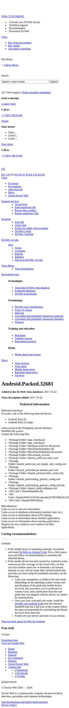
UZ (35, 174)
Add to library (11, 65)
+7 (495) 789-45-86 (11, 115)
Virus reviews (22, 363)
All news (19, 375)
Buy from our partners (19, 42)
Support (12, 654)
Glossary (19, 322)
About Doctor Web (18, 195)
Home (11, 648)
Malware (19, 313)
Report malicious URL (27, 213)
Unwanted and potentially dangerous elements (39, 319)
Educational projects (25, 341)
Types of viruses (23, 309)
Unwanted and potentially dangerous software (39, 316)
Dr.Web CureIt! (23, 231)
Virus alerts (21, 366)
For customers (15, 658)
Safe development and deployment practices (24, 702)
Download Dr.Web (19, 31)
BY (40, 174)
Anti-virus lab (15, 189)
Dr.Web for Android (33, 552)
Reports (19, 253)
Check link (20, 225)
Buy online (14, 45)
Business (12, 651)
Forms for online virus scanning (31, 228)
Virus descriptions (24, 268)
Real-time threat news (26, 372)
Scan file (19, 222)
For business (14, 186)
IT (24, 174)
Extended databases (25, 290)
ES (17, 174)
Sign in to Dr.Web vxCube (29, 260)
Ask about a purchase (19, 48)
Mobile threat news (25, 369)
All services (21, 204)
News (11, 192)
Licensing (20, 250)
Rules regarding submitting (36, 92)
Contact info (14, 667)
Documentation (17, 28)
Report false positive (25, 210)
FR (21, 174)
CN (8, 174)
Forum (4, 121)
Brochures (20, 335)
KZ (31, 174)
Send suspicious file (25, 207)
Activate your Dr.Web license (24, 22)
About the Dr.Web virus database (32, 287)
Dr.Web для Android (29, 603)
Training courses (23, 338)
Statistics (19, 257)
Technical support (18, 25)
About (18, 247)
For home (13, 183)
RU (3, 174)
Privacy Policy (9, 705)
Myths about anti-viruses (28, 354)
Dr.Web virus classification (29, 306)
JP (27, 174)
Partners (12, 661)
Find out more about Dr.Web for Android (23, 621)
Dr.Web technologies (26, 293)
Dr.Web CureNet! (24, 234)
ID (43, 174)
